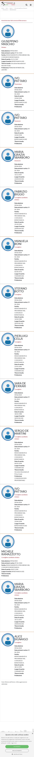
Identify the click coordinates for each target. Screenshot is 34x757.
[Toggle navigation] (26, 5)
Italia (7, 8)
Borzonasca (5, 9)
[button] (17, 754)
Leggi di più (14, 743)
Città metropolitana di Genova (20, 8)
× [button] (32, 733)
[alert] (17, 744)
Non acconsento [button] (17, 750)
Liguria (11, 8)
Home (2, 8)
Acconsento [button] (17, 746)
